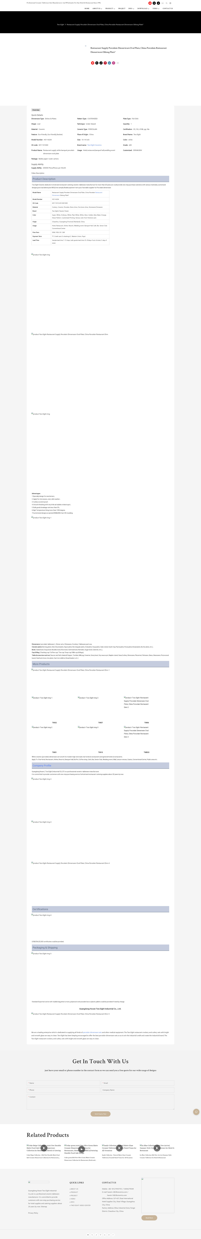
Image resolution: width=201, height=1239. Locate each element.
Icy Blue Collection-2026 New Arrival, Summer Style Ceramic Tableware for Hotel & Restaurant (155, 1156)
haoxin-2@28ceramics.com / (117, 1192)
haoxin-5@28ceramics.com (114, 1195)
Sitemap (44, 1206)
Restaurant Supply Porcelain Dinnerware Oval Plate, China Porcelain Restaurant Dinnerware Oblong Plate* (105, 24)
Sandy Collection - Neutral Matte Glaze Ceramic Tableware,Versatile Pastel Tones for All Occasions (117, 1156)
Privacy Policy (33, 1213)
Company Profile (42, 765)
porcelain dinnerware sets (92, 1032)
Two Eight (60, 24)
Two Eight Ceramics (94, 145)
